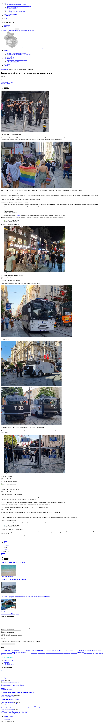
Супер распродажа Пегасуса (10, 699)
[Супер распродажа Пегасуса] (8, 696)
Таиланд (53, 650)
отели (85, 653)
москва (80, 652)
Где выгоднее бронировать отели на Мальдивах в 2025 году (20, 707)
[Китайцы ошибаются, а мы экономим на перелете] (6, 689)
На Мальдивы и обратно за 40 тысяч (13, 685)
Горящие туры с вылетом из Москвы (16, 4)
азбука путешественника (86, 650)
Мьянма (28, 650)
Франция (67, 650)
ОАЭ (33, 650)
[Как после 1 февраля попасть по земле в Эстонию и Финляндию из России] (8, 592)
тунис (96, 653)
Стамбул (49, 650)
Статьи (6, 662)
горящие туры (19, 652)
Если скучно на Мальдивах (10, 614)
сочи (93, 653)
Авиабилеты (7, 15)
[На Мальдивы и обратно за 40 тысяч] (10, 682)
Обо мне (6, 18)
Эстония (71, 650)
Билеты (2, 680)
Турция (5, 549)
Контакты (6, 26)
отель (18, 215)
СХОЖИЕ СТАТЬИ (6, 562)
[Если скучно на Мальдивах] (8, 609)
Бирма (5, 650)
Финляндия (64, 650)
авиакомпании (76, 650)
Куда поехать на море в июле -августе (13, 579)
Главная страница (8, 716)
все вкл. (100, 650)
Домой (2, 69)
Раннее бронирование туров (14, 7)
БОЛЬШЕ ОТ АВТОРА (18, 562)
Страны (6, 17)
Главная (6, 2)
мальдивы (74, 653)
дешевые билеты (34, 653)
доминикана (40, 653)
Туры (5, 3)
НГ (31, 650)
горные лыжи (8, 653)
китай (62, 653)
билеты (96, 650)
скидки (90, 653)
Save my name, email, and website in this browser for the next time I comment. (21, 641)
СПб (45, 650)
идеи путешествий (49, 653)
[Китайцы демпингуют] (4, 674)
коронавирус (67, 653)
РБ (38, 650)
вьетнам (3, 653)
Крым (20, 650)
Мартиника (24, 650)
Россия (41, 650)
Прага (36, 650)
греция (28, 653)
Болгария (10, 650)
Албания (2, 650)
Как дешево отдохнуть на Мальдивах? (17, 11)
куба (71, 653)
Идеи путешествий (9, 10)
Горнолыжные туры (12, 8)
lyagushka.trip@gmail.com (17, 713)
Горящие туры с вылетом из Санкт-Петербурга (19, 6)
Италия (17, 650)
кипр (60, 653)
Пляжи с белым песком (13, 12)
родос (88, 653)
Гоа (14, 650)
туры (99, 653)
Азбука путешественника (10, 14)
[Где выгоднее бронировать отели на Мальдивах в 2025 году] (11, 703)
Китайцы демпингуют (8, 678)
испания (56, 653)
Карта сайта (7, 25)
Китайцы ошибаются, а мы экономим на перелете (17, 692)
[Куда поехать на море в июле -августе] (8, 575)
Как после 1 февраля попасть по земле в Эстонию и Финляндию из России (25, 596)
